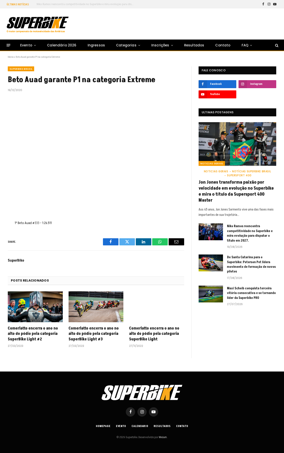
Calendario (140, 426)
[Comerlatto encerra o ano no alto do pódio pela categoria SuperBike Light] (156, 306)
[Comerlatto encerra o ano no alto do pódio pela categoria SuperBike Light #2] (35, 306)
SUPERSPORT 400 (239, 175)
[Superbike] (38, 24)
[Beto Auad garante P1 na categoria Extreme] (96, 155)
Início (10, 57)
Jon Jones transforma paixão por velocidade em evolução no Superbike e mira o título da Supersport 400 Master (236, 191)
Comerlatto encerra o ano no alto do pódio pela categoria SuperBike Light (154, 334)
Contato (222, 45)
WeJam (162, 437)
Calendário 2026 (61, 45)
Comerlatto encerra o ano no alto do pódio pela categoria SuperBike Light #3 (94, 334)
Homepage (103, 426)
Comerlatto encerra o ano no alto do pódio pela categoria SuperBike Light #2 (33, 334)
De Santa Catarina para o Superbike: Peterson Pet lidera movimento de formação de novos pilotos (251, 264)
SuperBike (16, 260)
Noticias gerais (211, 163)
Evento (26, 45)
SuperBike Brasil (21, 69)
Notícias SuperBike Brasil (251, 171)
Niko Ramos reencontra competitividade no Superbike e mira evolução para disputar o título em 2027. (86, 4)
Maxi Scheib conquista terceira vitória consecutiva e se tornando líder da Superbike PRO (251, 293)
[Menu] (8, 45)
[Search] (276, 45)
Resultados (194, 45)
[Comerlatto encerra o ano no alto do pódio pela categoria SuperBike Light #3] (96, 306)
